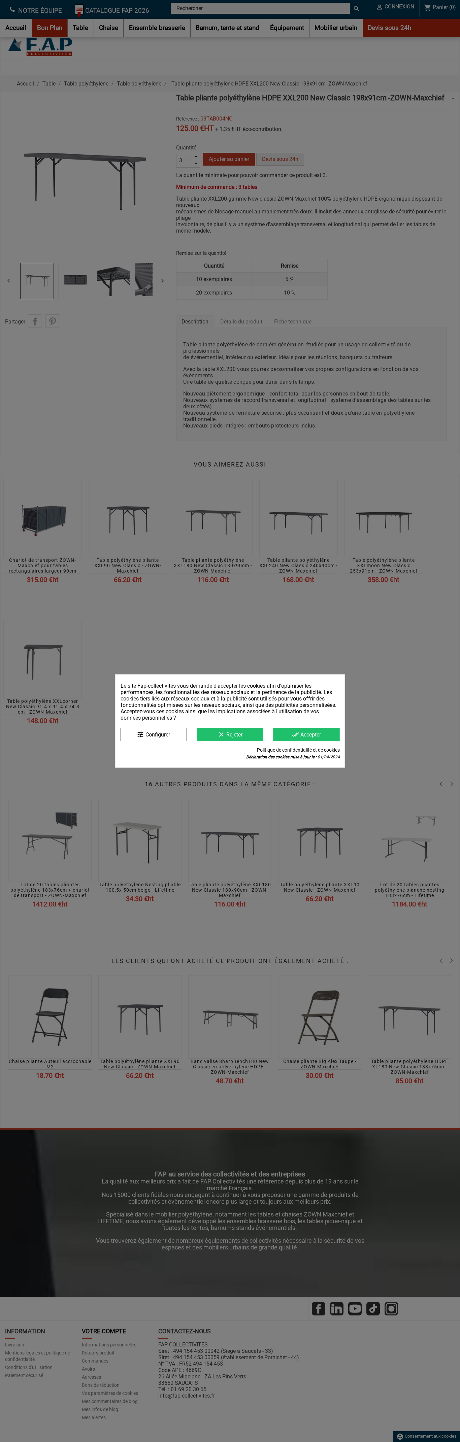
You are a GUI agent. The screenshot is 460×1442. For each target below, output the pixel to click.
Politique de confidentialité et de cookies (298, 750)
